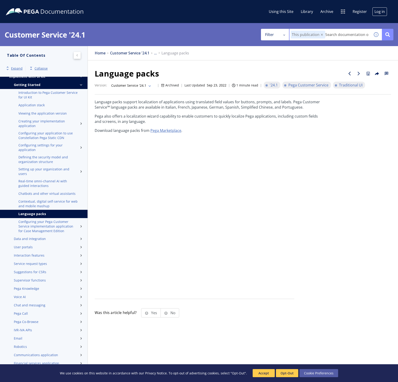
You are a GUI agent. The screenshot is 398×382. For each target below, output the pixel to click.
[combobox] (330, 34)
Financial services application (36, 363)
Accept (263, 373)
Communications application (36, 355)
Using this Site (281, 11)
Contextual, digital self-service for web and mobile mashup (48, 203)
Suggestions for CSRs (30, 272)
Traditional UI (351, 85)
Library (307, 11)
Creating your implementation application (41, 123)
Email (18, 338)
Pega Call (21, 313)
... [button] (155, 53)
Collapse (41, 68)
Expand (17, 68)
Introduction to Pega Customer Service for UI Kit (48, 94)
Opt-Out (287, 373)
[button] (322, 34)
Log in (380, 11)
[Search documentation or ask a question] (387, 34)
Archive (326, 11)
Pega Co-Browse (26, 322)
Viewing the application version (42, 113)
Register (360, 11)
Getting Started (27, 85)
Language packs (32, 214)
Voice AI (20, 297)
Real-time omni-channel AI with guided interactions (42, 183)
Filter (269, 34)
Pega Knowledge (26, 288)
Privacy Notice (156, 373)
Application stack (31, 105)
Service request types (30, 263)
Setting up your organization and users (43, 171)
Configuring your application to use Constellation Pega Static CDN (45, 135)
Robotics (20, 346)
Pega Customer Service (308, 85)
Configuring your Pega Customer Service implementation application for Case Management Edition (45, 226)
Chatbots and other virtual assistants (47, 193)
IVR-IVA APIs (23, 330)
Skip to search (56, 5)
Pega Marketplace (165, 130)
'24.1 (274, 85)
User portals (23, 247)
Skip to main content (20, 5)
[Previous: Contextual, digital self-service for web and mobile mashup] (349, 73)
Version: (101, 85)
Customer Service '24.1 (129, 53)
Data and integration (30, 239)
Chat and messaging (29, 305)
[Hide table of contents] (77, 55)
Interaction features (29, 255)
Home (100, 53)
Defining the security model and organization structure (43, 159)
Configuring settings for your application (40, 147)
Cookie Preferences (319, 373)
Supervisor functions (30, 280)
